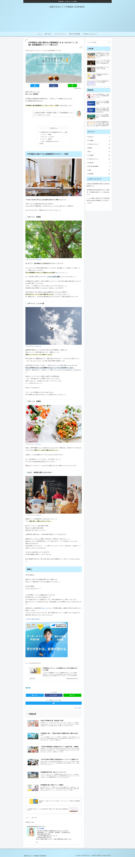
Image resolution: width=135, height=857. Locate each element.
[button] (109, 42)
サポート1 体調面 (46, 134)
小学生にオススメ (99, 159)
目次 (51, 128)
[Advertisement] (67, 21)
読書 (99, 170)
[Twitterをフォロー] (53, 703)
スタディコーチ (45, 608)
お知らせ (99, 137)
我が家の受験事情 (99, 166)
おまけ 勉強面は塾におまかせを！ (51, 141)
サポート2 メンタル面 (48, 136)
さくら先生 (40, 828)
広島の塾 (99, 162)
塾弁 (99, 151)
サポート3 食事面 (46, 139)
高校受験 (99, 173)
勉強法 (99, 148)
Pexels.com (39, 259)
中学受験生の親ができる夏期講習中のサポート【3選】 (54, 132)
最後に (42, 143)
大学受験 (99, 155)
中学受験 (28, 687)
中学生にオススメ (99, 144)
